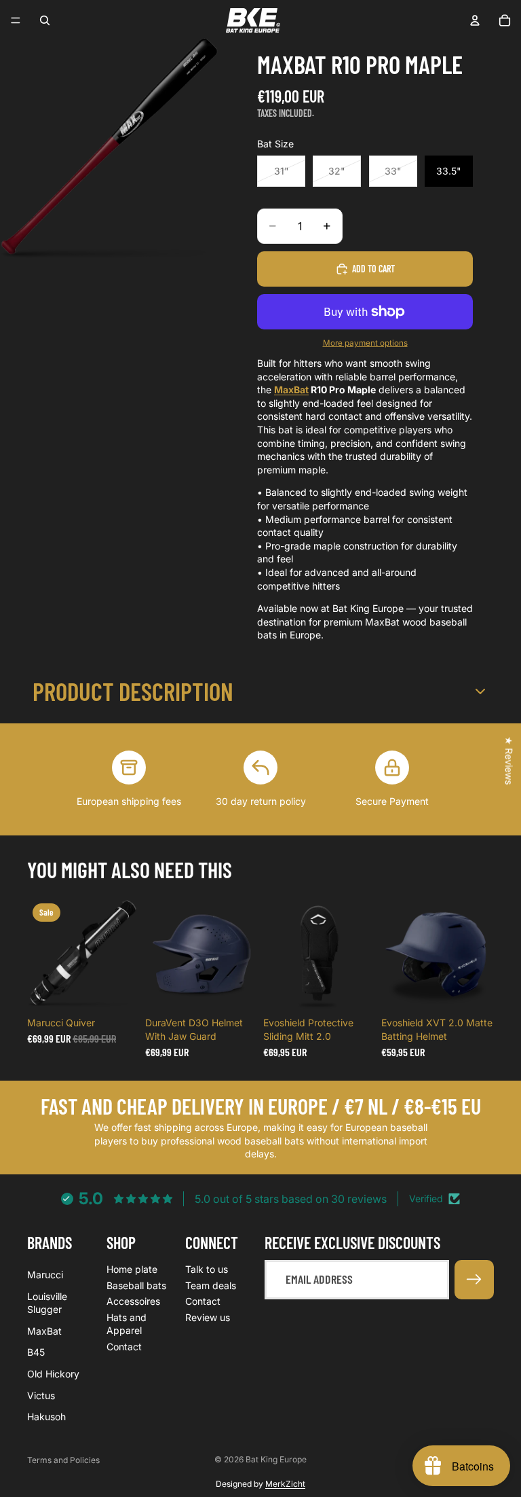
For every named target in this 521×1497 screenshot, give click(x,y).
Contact (124, 1346)
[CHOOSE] (237, 990)
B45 (36, 1352)
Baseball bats (136, 1285)
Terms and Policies (63, 1460)
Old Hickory (53, 1373)
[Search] (45, 20)
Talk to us (206, 1269)
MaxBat (291, 389)
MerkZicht (285, 1484)
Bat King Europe (276, 1459)
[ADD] (119, 990)
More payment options (365, 343)
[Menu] (15, 20)
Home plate (132, 1269)
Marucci (45, 1274)
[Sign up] (474, 1279)
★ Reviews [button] (509, 760)
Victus (41, 1395)
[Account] (475, 20)
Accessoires (133, 1301)
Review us (207, 1316)
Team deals (210, 1285)
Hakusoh (46, 1416)
